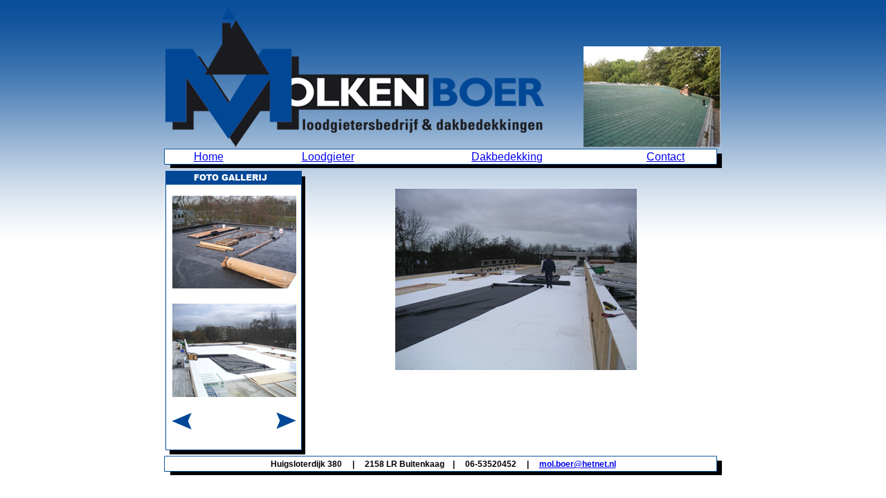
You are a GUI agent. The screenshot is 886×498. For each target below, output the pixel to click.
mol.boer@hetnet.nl (577, 464)
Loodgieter (328, 157)
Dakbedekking (507, 157)
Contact (666, 157)
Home (209, 157)
